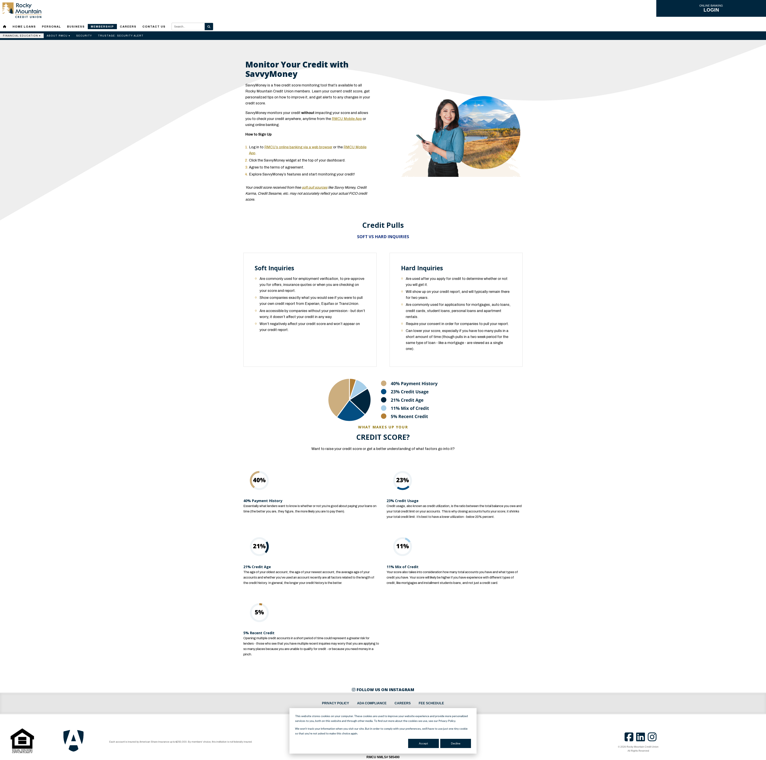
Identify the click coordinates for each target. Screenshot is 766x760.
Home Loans (24, 26)
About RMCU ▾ (58, 35)
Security (84, 35)
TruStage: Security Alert (121, 35)
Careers (128, 26)
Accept (423, 743)
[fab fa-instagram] (653, 739)
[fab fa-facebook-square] (630, 739)
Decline (455, 743)
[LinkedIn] (642, 739)
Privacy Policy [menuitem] (335, 703)
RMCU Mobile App (347, 119)
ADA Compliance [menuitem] (372, 703)
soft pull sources (314, 187)
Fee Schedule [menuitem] (431, 703)
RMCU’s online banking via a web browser (298, 147)
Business (76, 26)
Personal (51, 26)
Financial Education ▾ (22, 35)
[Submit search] (209, 27)
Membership (102, 26)
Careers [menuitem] (403, 703)
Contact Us (154, 26)
